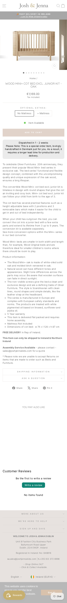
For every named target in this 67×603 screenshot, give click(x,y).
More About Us (33, 514)
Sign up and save (33, 529)
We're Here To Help (32, 521)
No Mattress (24, 113)
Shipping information (33, 372)
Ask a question (33, 378)
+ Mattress (43, 113)
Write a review (33, 485)
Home (33, 78)
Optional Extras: (33, 108)
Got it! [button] (51, 592)
